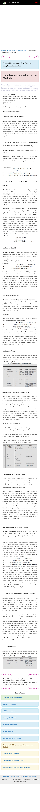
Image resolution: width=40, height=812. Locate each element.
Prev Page (7, 57)
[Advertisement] (20, 27)
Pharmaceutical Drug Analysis (16, 50)
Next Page (32, 57)
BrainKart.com (14, 3)
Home (3, 50)
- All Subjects (12, 738)
